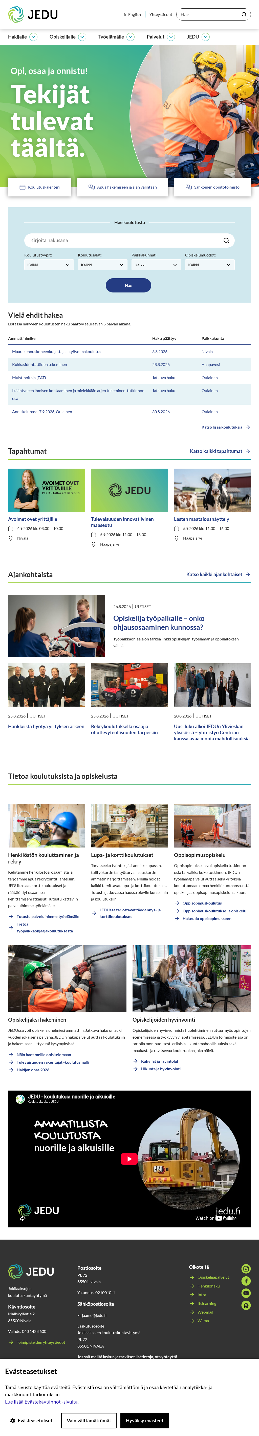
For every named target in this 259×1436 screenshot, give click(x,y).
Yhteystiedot (160, 14)
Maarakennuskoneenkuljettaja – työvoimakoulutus (56, 351)
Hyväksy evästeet (144, 1420)
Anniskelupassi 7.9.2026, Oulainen (42, 411)
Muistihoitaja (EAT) (29, 377)
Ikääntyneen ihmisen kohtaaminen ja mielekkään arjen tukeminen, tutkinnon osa (78, 394)
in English (132, 14)
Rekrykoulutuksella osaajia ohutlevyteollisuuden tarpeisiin (124, 729)
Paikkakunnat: (144, 254)
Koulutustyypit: (38, 254)
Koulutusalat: (90, 254)
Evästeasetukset (35, 1420)
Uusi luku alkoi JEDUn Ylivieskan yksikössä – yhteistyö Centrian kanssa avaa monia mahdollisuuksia (212, 732)
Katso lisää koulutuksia (222, 427)
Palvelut (155, 37)
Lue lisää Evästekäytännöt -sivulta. (42, 1402)
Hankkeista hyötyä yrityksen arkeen (46, 726)
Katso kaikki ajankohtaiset (214, 574)
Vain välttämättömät (89, 1420)
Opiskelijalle (63, 37)
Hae (128, 285)
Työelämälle (111, 37)
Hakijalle (17, 37)
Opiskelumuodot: (200, 254)
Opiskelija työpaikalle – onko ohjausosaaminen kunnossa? (159, 622)
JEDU (193, 37)
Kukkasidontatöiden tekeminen (39, 364)
